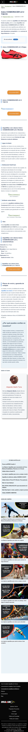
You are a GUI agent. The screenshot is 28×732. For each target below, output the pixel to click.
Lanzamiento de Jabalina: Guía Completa (10, 686)
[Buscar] (25, 2)
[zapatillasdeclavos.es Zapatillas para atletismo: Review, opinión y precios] (14, 2)
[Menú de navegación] (2, 2)
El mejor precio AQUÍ (14, 269)
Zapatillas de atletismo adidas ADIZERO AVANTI (14, 477)
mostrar (15, 39)
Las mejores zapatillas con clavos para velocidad (13, 621)
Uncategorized (8, 6)
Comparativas (4, 693)
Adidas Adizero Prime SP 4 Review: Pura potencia (14, 480)
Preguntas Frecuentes (14, 709)
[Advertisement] (14, 75)
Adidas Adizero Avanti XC (8, 471)
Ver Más (19, 729)
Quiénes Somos (14, 706)
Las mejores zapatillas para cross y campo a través (15, 474)
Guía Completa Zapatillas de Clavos (9, 684)
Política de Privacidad (14, 716)
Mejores (3, 691)
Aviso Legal (14, 713)
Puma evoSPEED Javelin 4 (8, 464)
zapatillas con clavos (6, 290)
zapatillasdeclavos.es (18, 730)
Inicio (2, 6)
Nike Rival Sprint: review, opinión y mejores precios (15, 490)
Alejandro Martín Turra (8, 16)
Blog (2, 696)
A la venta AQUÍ (14, 92)
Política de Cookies (14, 718)
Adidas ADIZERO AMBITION (9, 492)
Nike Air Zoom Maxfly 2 (8, 482)
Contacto (14, 711)
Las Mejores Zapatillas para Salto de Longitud (12, 540)
